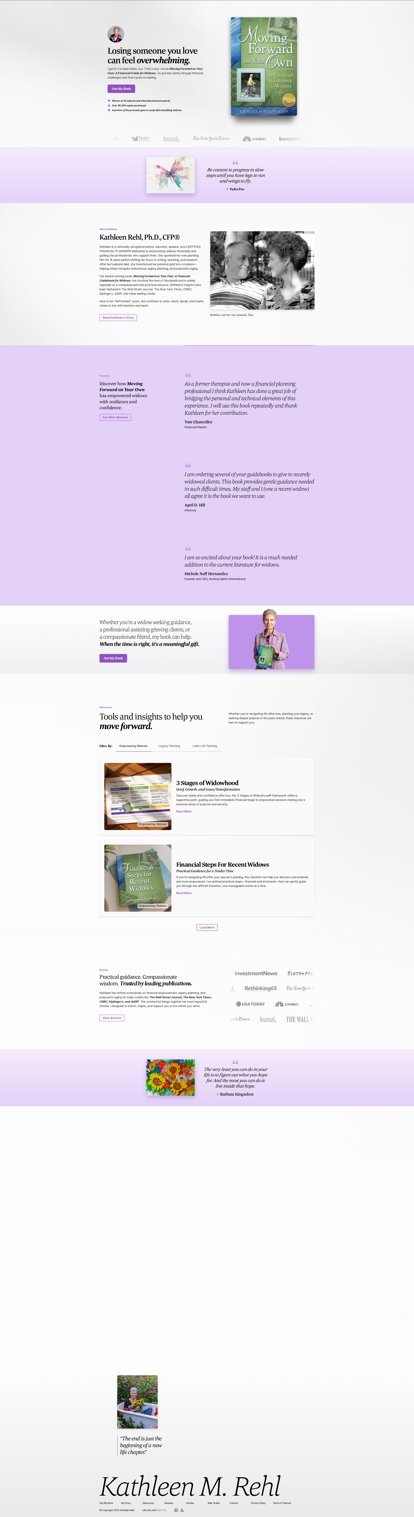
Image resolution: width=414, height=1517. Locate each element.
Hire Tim (161, 1510)
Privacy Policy (258, 1503)
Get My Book (106, 1503)
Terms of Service (282, 1503)
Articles (190, 1503)
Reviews (168, 1503)
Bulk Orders (214, 1503)
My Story (126, 1503)
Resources (148, 1503)
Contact (233, 1503)
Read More (184, 811)
